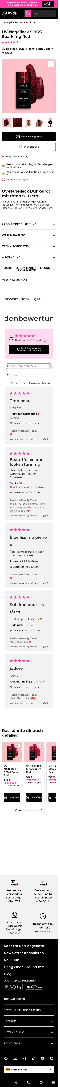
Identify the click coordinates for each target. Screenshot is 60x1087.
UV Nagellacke (10, 22)
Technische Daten (16, 246)
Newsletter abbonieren (24, 953)
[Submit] (28, 13)
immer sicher (43, 931)
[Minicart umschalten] (41, 1082)
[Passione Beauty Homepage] (9, 13)
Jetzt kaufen (48, 4)
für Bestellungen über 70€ (14, 898)
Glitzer (32, 22)
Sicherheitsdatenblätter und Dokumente (27, 269)
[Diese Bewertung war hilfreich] (44, 439)
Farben (23, 22)
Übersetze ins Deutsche (26, 423)
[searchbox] (26, 366)
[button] (16, 810)
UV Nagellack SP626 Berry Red (34, 769)
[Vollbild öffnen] (51, 64)
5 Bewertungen (33, 782)
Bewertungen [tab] (17, 299)
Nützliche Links (14, 1032)
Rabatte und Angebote (24, 946)
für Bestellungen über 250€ (14, 929)
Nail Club (11, 960)
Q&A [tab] (37, 299)
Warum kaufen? (14, 235)
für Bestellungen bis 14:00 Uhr (44, 898)
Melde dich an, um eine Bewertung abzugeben (29, 349)
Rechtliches (12, 1043)
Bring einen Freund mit (24, 967)
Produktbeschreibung (19, 224)
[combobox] (40, 13)
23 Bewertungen (12, 785)
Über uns (10, 1021)
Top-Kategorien (14, 999)
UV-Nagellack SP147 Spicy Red (11, 770)
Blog (8, 974)
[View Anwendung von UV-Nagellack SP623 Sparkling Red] (50, 122)
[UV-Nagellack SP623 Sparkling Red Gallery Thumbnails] (29, 122)
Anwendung (11, 257)
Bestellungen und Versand (22, 1010)
